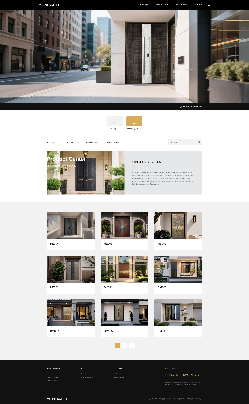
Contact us (198, 5)
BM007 (54, 331)
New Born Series (53, 142)
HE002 (162, 243)
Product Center (181, 5)
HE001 (54, 287)
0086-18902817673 (182, 375)
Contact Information (120, 374)
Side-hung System (87, 377)
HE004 (54, 243)
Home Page (144, 5)
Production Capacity (53, 377)
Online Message (119, 377)
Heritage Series (113, 142)
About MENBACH (162, 5)
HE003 (108, 243)
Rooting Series (73, 142)
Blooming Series (92, 142)
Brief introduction (52, 374)
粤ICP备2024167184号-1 (194, 399)
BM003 (162, 331)
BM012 (108, 287)
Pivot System (85, 374)
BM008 (162, 287)
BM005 (108, 331)
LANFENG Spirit (52, 380)
